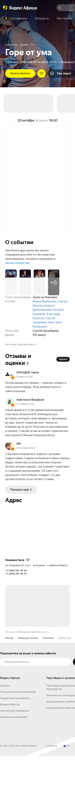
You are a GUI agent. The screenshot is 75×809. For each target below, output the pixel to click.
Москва (9, 691)
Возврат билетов (10, 757)
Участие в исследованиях (14, 763)
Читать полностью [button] (17, 263)
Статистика (51, 798)
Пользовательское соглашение (18, 744)
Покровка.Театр (14, 560)
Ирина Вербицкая (44, 301)
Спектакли (48, 691)
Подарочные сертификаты (15, 751)
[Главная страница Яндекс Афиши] (5, 7)
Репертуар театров (28, 691)
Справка (4, 738)
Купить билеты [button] (20, 73)
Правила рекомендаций (13, 769)
